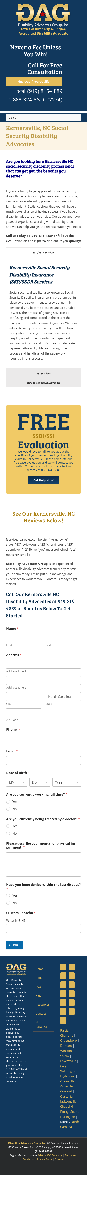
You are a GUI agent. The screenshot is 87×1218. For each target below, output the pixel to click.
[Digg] (72, 1002)
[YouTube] (72, 975)
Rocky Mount (69, 1111)
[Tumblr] (72, 993)
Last (48, 645)
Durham (66, 1045)
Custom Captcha (21, 913)
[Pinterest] (72, 984)
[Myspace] (63, 993)
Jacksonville (68, 1101)
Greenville (67, 1081)
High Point (67, 1076)
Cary (63, 1066)
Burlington (67, 1117)
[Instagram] (63, 984)
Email (12, 751)
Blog (38, 996)
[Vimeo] (63, 1002)
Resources (43, 1004)
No (14, 809)
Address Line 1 (16, 671)
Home (40, 969)
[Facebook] (63, 967)
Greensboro (68, 1040)
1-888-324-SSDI (27, 99)
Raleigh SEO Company (49, 1155)
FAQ (38, 987)
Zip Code (12, 720)
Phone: (13, 729)
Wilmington (68, 1071)
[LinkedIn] (63, 975)
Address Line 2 (16, 687)
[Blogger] (63, 1011)
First (9, 645)
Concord (66, 1091)
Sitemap (59, 1159)
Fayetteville (68, 1061)
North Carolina (41, 1024)
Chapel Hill (67, 1106)
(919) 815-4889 (44, 91)
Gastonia (66, 1096)
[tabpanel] (43, 312)
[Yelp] (63, 1020)
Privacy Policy (44, 1159)
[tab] (43, 252)
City (8, 703)
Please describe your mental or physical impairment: (41, 845)
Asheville (66, 1086)
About (40, 978)
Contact (41, 1013)
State (49, 703)
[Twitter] (72, 967)
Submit (14, 945)
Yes (15, 802)
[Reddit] (72, 1011)
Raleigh (65, 1030)
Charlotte (66, 1035)
